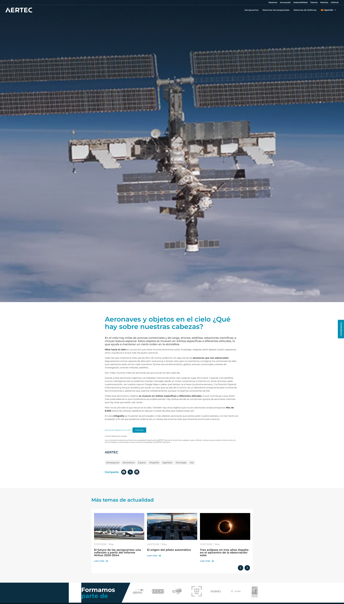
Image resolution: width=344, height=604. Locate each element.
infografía (154, 462)
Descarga (139, 430)
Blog (111, 544)
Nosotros (273, 2)
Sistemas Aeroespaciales (275, 10)
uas (192, 462)
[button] (123, 472)
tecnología (180, 462)
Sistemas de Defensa (304, 10)
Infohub (335, 2)
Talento (314, 2)
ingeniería (167, 462)
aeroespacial (112, 462)
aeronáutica (129, 462)
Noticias (324, 2)
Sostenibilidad (300, 2)
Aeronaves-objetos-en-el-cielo (118, 430)
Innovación (285, 2)
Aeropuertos (251, 10)
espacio (142, 462)
